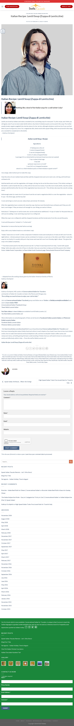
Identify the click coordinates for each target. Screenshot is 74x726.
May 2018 (4, 522)
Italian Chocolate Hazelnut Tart (11, 652)
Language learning (61, 358)
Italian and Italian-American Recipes (37, 13)
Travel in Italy (40, 362)
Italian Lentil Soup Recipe (38, 139)
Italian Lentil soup (12, 358)
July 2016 (4, 578)
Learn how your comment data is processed (38, 454)
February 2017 (5, 560)
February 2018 (5, 533)
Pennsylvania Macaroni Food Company (58, 250)
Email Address (5, 692)
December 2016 (6, 564)
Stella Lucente (33, 362)
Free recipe (19, 356)
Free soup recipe (26, 356)
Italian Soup (28, 358)
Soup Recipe (54, 360)
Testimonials (47, 721)
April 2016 (4, 588)
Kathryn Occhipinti (7, 504)
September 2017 (6, 546)
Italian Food (4, 358)
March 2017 (5, 557)
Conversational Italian (62, 355)
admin (46, 21)
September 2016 (6, 574)
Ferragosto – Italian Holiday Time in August (14, 479)
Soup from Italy (47, 360)
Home (17, 721)
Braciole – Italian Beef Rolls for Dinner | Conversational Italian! (20, 490)
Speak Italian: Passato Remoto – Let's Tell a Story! (16, 472)
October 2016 (5, 571)
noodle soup (19, 360)
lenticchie (4, 360)
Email (6, 421)
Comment (7, 397)
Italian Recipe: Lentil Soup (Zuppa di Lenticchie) (27, 98)
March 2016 (5, 592)
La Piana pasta (52, 358)
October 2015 (5, 609)
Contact (55, 721)
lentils (14, 360)
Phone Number (5, 685)
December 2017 (6, 536)
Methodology (37, 721)
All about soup (52, 355)
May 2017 (4, 550)
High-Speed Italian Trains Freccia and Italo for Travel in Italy (33, 504)
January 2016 (5, 598)
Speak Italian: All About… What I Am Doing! (17, 381)
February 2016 (5, 595)
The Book (29, 721)
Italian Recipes (20, 358)
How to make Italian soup (53, 356)
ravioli (32, 360)
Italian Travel (34, 358)
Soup (42, 360)
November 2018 (6, 515)
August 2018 (5, 519)
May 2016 (4, 585)
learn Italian (69, 358)
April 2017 (4, 553)
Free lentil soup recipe (10, 356)
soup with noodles (62, 360)
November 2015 (6, 605)
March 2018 (5, 529)
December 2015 (6, 602)
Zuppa (45, 362)
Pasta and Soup (26, 360)
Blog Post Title (6, 475)
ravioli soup (37, 360)
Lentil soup (9, 360)
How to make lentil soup (66, 356)
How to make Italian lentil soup (38, 356)
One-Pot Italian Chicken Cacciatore (12, 649)
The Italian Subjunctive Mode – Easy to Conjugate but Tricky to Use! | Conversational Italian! (29, 497)
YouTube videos (6, 311)
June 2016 (4, 581)
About (23, 721)
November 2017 (6, 540)
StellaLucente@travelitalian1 (59, 300)
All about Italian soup (44, 355)
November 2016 (6, 567)
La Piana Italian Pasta (43, 358)
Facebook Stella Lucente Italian (50, 318)
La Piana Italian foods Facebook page (33, 250)
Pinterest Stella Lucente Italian (10, 325)
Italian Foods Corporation (14, 250)
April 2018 (4, 526)
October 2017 (5, 543)
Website (6, 429)
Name (6, 413)
